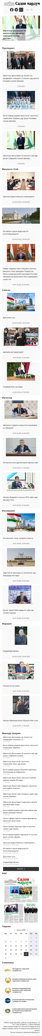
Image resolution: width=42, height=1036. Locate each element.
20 (21, 950)
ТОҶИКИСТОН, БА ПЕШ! (13, 387)
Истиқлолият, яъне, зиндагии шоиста (18, 538)
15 (31, 946)
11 (11, 946)
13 (21, 946)
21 (26, 950)
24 (6, 954)
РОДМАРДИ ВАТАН (11, 651)
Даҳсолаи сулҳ (9, 318)
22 (31, 950)
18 (11, 950)
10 (6, 946)
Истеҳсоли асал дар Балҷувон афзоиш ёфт (20, 463)
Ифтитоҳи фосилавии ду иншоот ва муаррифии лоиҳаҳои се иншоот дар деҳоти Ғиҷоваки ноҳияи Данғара (21, 78)
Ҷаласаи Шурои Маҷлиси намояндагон (18, 197)
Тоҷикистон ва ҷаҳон (11, 686)
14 (26, 946)
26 (16, 954)
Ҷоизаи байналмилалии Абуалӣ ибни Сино (20, 721)
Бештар (20, 869)
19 (16, 950)
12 (16, 946)
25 (11, 954)
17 (6, 950)
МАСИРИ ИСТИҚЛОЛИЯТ (13, 352)
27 (21, 954)
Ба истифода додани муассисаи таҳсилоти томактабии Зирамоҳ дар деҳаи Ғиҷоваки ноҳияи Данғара (20, 118)
